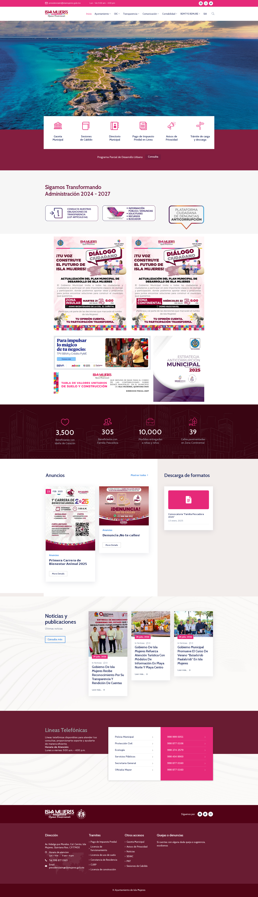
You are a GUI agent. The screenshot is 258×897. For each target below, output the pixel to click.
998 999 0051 (175, 736)
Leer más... (97, 690)
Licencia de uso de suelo (103, 855)
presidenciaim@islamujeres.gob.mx (65, 3)
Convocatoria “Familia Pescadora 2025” (186, 516)
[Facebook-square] (201, 3)
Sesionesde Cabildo (86, 138)
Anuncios (54, 555)
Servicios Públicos (125, 756)
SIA (205, 13)
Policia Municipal (124, 736)
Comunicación (150, 13)
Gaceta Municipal (135, 841)
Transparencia (130, 13)
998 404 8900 (175, 756)
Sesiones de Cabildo (137, 866)
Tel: (58, 860)
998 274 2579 (175, 750)
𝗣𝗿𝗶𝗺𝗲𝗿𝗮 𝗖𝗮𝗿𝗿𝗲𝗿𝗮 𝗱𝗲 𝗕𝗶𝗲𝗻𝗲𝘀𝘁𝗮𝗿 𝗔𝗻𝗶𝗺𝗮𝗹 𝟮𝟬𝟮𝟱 (68, 562)
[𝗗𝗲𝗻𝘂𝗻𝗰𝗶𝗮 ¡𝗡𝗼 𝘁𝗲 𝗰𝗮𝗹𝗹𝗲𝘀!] (124, 505)
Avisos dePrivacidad (172, 138)
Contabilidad (168, 13)
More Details (58, 573)
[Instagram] (206, 3)
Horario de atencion (59, 852)
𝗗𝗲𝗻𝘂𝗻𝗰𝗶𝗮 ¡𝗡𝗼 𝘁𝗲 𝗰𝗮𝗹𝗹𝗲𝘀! (121, 535)
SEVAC (130, 856)
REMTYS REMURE (189, 13)
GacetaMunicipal (58, 138)
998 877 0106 (175, 743)
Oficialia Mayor (123, 769)
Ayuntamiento (102, 13)
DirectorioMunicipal (115, 138)
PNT (129, 861)
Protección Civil (123, 743)
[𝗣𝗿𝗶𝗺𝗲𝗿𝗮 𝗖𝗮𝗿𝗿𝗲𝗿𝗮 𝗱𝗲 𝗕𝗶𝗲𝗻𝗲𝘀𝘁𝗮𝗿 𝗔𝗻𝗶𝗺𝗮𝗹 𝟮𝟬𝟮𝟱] (70, 518)
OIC (116, 13)
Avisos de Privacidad (137, 846)
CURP (93, 864)
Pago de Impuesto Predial (104, 841)
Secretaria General (125, 763)
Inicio (89, 13)
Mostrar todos (139, 475)
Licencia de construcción (103, 869)
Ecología (120, 750)
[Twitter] (211, 3)
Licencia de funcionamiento (99, 848)
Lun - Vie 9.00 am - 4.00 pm (102, 3)
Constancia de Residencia (104, 859)
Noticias (98, 662)
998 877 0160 (175, 763)
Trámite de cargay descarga (200, 138)
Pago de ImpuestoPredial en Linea (143, 138)
